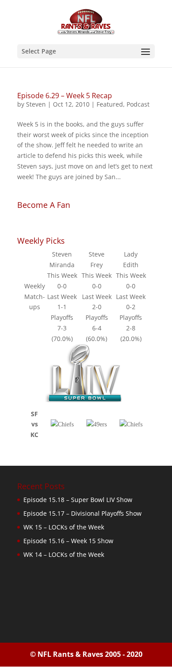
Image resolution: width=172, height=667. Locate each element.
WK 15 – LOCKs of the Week (63, 527)
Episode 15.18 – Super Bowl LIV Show (77, 499)
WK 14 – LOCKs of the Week (63, 554)
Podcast (138, 104)
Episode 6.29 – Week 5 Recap (64, 95)
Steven (36, 104)
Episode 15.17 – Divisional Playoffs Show (82, 513)
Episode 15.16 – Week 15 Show (68, 541)
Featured (110, 104)
